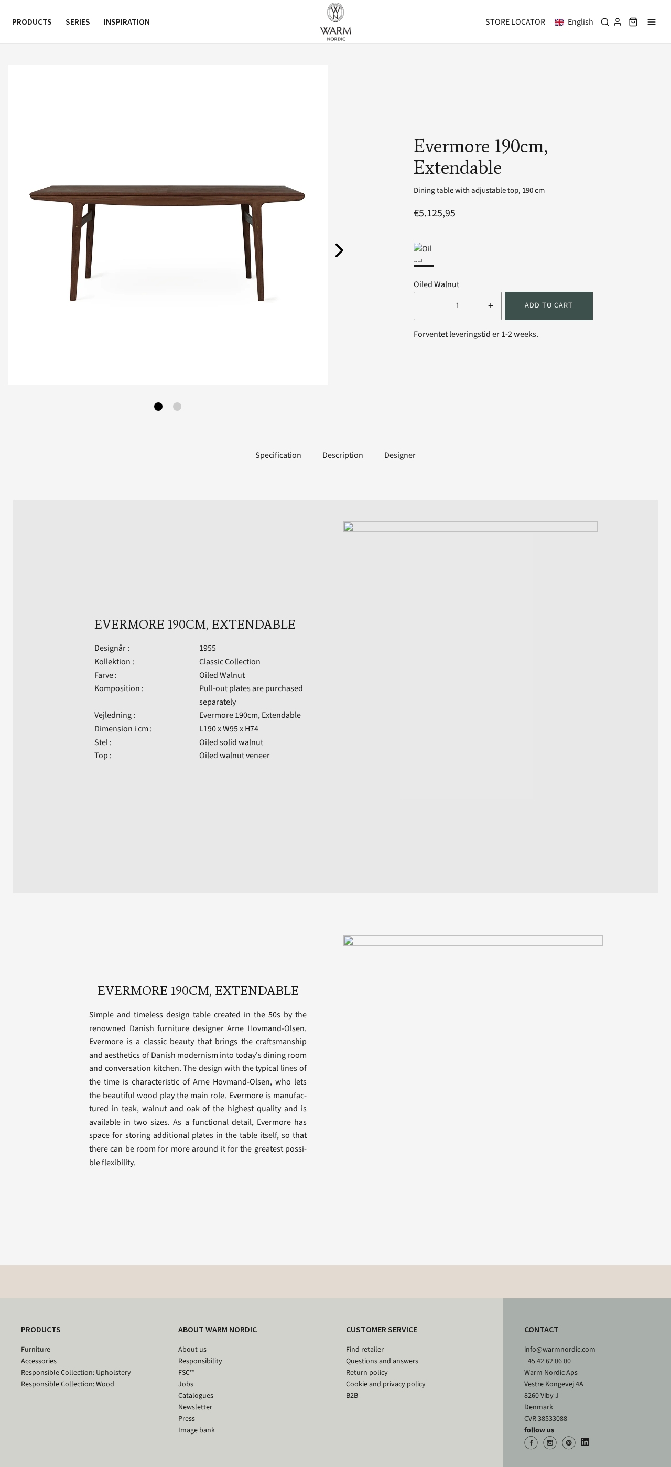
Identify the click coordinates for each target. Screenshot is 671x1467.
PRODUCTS (41, 1329)
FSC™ (186, 1372)
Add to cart (549, 305)
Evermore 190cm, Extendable (250, 715)
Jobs (185, 1384)
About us (192, 1349)
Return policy (367, 1372)
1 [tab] (158, 406)
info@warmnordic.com (560, 1349)
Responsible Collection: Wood (67, 1384)
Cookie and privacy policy (386, 1384)
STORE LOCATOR (515, 22)
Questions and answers (382, 1361)
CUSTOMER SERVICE (381, 1329)
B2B (352, 1396)
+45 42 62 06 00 (547, 1361)
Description (342, 455)
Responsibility (200, 1361)
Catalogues (195, 1396)
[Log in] (617, 22)
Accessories (39, 1361)
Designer (400, 455)
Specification (278, 455)
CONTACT (541, 1329)
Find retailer (365, 1349)
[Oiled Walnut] (424, 252)
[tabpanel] (168, 225)
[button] (576, 22)
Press (186, 1419)
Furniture (35, 1349)
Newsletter (195, 1407)
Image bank (196, 1430)
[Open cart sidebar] (633, 21)
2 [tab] (177, 406)
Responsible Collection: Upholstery (76, 1372)
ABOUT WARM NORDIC (217, 1329)
